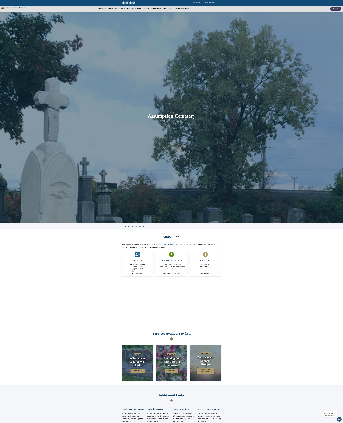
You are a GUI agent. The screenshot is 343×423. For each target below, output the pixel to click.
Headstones (112, 8)
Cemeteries (102, 8)
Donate (335, 8)
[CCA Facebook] (123, 2)
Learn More (171, 371)
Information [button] (155, 8)
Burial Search (168, 8)
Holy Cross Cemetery (171, 244)
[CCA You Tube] (130, 2)
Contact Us (211, 3)
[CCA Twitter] (133, 2)
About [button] (145, 8)
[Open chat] (339, 419)
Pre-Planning (136, 8)
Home (197, 3)
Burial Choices (124, 8)
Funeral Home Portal (182, 8)
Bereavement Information (205, 370)
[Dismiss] (337, 411)
